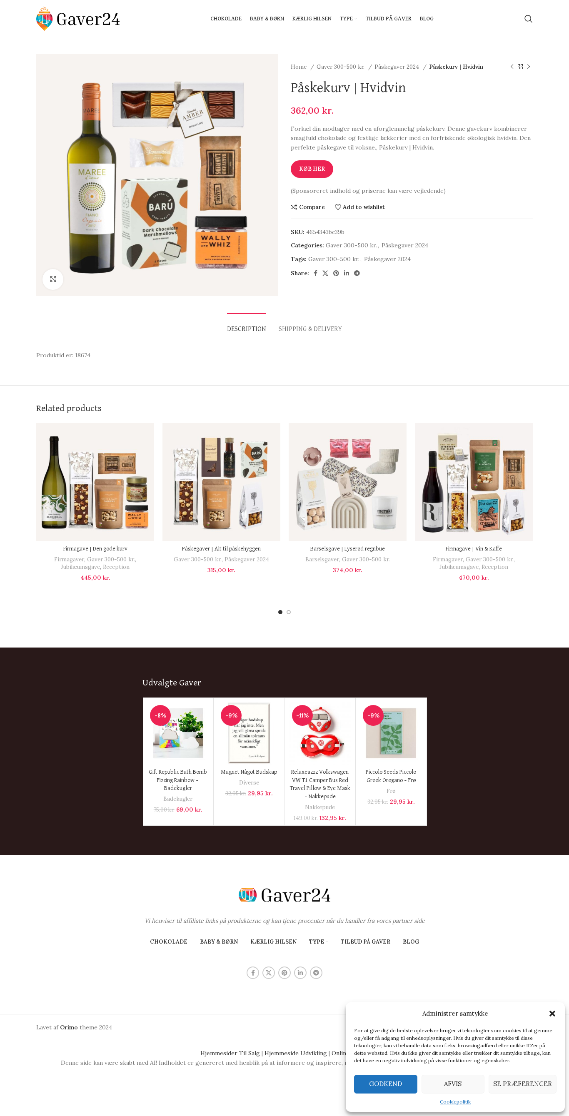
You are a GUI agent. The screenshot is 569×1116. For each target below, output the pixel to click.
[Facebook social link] (315, 273)
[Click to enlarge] (52, 279)
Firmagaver (69, 559)
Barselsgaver (322, 559)
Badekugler (177, 798)
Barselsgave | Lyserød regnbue (347, 549)
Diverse (249, 782)
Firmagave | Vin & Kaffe (474, 549)
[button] (552, 1013)
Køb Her (312, 168)
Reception (116, 566)
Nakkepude (320, 807)
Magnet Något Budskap (249, 772)
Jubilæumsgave (80, 566)
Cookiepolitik (455, 1102)
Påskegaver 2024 (397, 66)
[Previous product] (512, 67)
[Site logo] (78, 18)
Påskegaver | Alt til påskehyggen (221, 549)
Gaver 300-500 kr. (341, 66)
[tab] (246, 325)
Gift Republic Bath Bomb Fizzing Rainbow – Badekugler (178, 780)
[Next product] (528, 67)
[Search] (528, 18)
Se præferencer (522, 1084)
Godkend (385, 1084)
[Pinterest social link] (336, 273)
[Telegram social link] (357, 273)
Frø (391, 791)
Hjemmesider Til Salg (230, 1053)
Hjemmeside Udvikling (296, 1053)
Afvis (453, 1084)
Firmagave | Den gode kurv (95, 549)
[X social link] (325, 273)
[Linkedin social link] (347, 273)
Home (299, 66)
